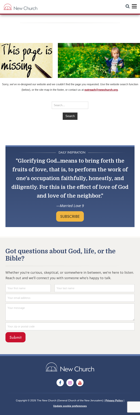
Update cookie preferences (70, 405)
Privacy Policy (114, 400)
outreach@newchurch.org (101, 89)
